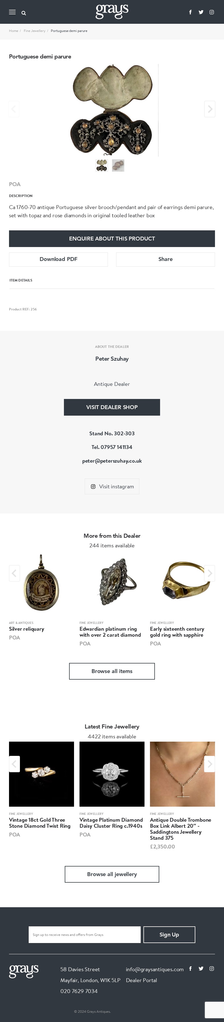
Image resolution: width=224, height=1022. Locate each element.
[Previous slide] (13, 109)
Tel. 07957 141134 (112, 447)
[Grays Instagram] (211, 12)
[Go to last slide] (14, 573)
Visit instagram (116, 486)
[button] (102, 165)
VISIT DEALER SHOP (112, 407)
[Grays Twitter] (201, 12)
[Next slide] (209, 109)
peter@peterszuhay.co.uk (112, 460)
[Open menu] (12, 12)
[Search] (23, 12)
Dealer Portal (141, 980)
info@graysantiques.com (155, 969)
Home (14, 30)
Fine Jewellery (35, 30)
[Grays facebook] (190, 12)
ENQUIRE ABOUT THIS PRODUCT (112, 239)
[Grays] (24, 970)
